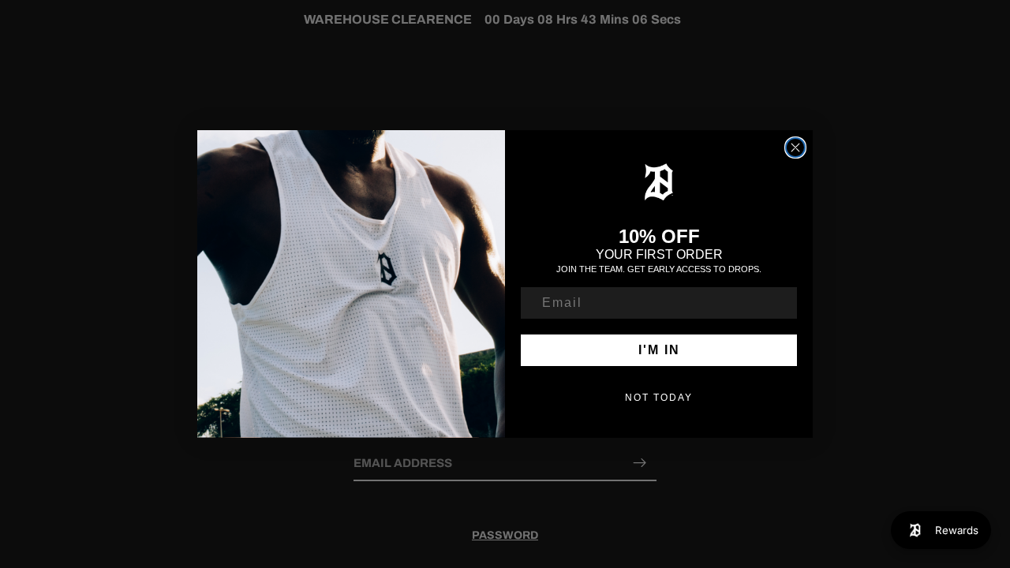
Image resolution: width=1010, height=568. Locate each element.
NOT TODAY (659, 397)
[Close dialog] (795, 147)
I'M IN (659, 350)
